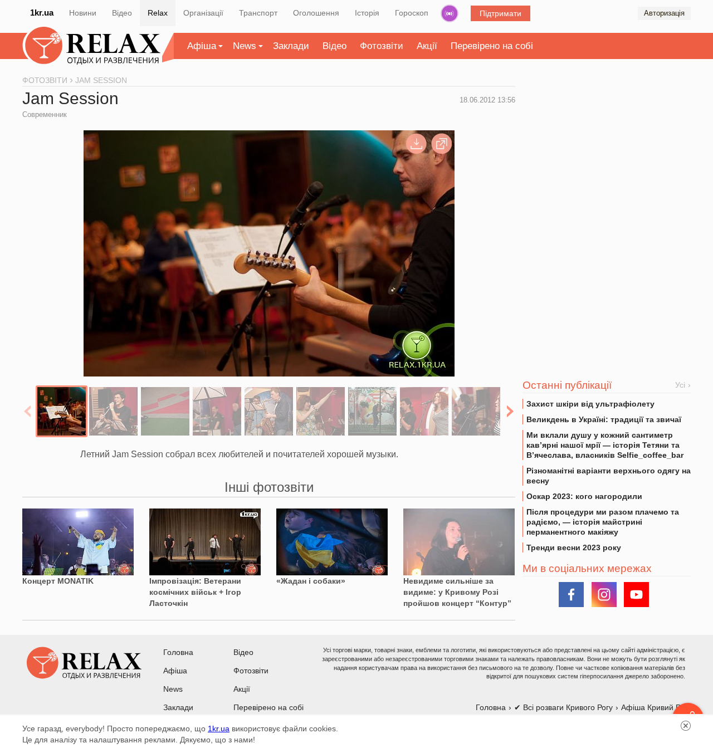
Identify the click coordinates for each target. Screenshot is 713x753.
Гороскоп (411, 12)
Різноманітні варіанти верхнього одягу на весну (608, 475)
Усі (680, 384)
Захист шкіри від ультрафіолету (590, 403)
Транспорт (258, 12)
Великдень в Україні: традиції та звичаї (603, 419)
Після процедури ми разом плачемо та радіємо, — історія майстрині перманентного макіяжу (602, 521)
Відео (122, 12)
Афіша (201, 46)
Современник (44, 114)
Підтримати (500, 13)
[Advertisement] (606, 162)
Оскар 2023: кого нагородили (584, 496)
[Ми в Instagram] (604, 594)
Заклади (291, 46)
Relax (158, 12)
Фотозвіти (381, 46)
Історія (367, 12)
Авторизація (664, 13)
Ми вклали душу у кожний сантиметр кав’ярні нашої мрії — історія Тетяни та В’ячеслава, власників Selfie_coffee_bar (604, 445)
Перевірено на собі (492, 46)
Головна (178, 652)
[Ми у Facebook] (571, 594)
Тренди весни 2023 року (573, 547)
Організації (203, 12)
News (244, 46)
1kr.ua (41, 12)
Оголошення (316, 12)
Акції (427, 46)
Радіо (449, 13)
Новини (82, 12)
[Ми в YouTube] (636, 594)
